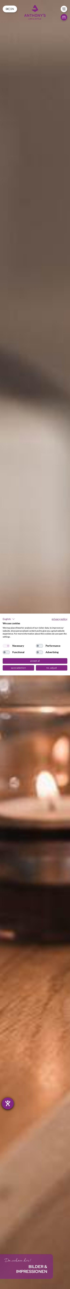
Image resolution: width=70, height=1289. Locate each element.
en (12, 9)
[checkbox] (6, 646)
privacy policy (59, 618)
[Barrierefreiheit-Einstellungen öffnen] (8, 1103)
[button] (9, 619)
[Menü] (64, 9)
